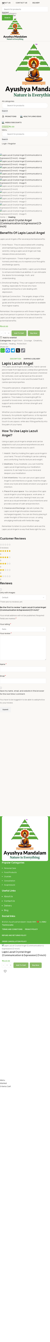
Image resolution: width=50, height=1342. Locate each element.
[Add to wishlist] (5, 971)
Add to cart (19, 333)
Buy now (35, 965)
